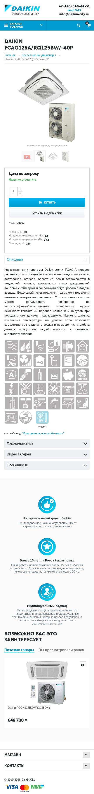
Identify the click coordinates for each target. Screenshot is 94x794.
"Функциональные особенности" (43, 433)
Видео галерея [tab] (19, 454)
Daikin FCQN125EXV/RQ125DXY (29, 707)
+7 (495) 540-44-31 (74, 6)
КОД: (12, 222)
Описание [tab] (15, 259)
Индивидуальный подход (47, 605)
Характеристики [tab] (20, 443)
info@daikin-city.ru (74, 14)
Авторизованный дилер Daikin (47, 518)
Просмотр (82, 664)
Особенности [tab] (17, 465)
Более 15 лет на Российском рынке (47, 560)
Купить (50, 202)
